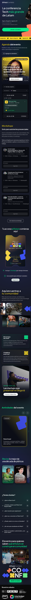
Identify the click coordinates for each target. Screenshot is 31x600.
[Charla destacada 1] (24, 80)
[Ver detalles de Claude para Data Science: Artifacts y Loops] (27, 172)
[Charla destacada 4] (27, 80)
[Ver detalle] (25, 102)
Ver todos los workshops (15, 220)
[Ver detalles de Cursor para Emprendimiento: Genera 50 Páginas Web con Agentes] (27, 149)
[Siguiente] (27, 413)
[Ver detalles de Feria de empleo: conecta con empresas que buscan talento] (27, 197)
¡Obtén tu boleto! (15, 580)
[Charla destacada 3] (26, 80)
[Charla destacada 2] (25, 80)
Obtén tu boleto (14, 79)
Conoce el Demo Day (10, 394)
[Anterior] (23, 413)
